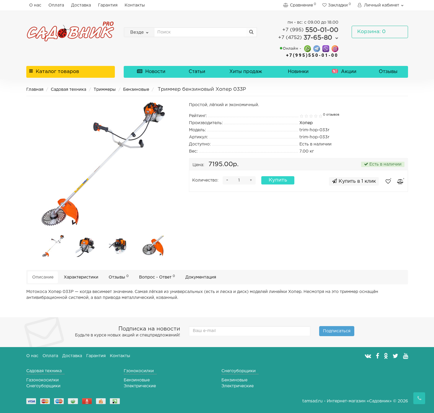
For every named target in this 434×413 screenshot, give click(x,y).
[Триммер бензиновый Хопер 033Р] (53, 246)
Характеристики (81, 277)
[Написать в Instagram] (335, 48)
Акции (348, 71)
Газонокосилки (42, 380)
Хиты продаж (245, 71)
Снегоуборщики (43, 386)
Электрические (140, 386)
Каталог (57, 71)
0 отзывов (331, 114)
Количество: (205, 180)
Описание (42, 277)
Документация (200, 277)
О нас (35, 5)
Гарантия (108, 5)
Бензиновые (136, 89)
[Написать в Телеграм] (316, 48)
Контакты (135, 5)
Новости (154, 71)
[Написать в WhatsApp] (307, 48)
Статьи (197, 71)
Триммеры (105, 89)
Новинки (298, 71)
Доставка (81, 5)
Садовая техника (68, 89)
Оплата (56, 5)
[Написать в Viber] (325, 48)
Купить (278, 180)
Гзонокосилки (139, 371)
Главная (34, 89)
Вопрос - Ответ (157, 277)
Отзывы (388, 71)
